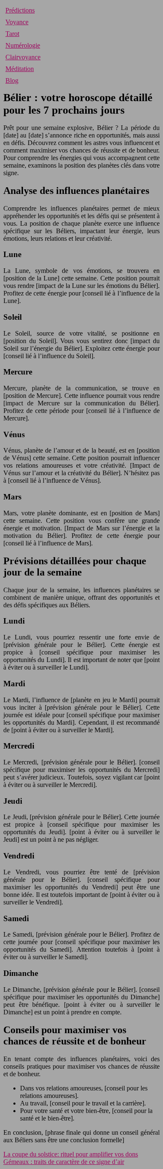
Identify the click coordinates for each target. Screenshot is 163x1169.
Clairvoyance (23, 57)
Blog (11, 80)
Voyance (16, 21)
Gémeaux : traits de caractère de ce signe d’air (63, 1161)
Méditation (19, 68)
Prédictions (20, 10)
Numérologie (22, 45)
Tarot (12, 33)
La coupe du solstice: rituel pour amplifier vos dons (70, 1154)
